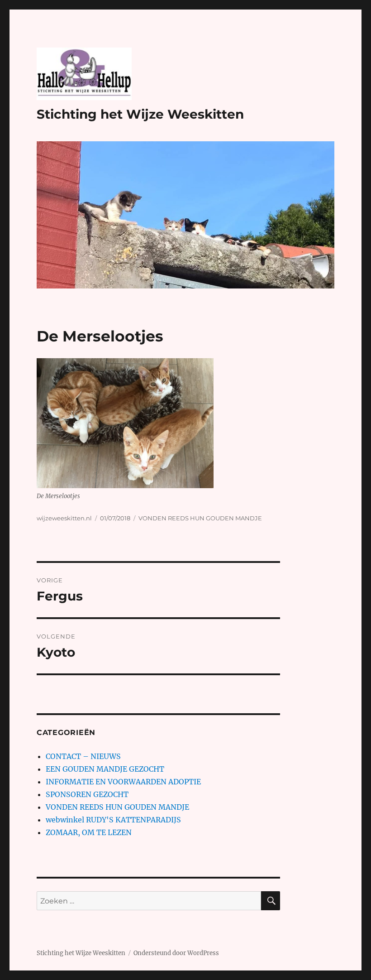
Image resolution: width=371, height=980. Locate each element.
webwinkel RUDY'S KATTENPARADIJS (113, 819)
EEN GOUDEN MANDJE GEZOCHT (105, 768)
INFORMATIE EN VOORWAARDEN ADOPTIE (123, 781)
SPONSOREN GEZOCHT (87, 794)
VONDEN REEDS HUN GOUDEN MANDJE (200, 518)
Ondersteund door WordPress (176, 953)
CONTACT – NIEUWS (83, 756)
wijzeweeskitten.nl (64, 518)
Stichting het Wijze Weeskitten (140, 114)
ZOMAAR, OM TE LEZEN (89, 832)
